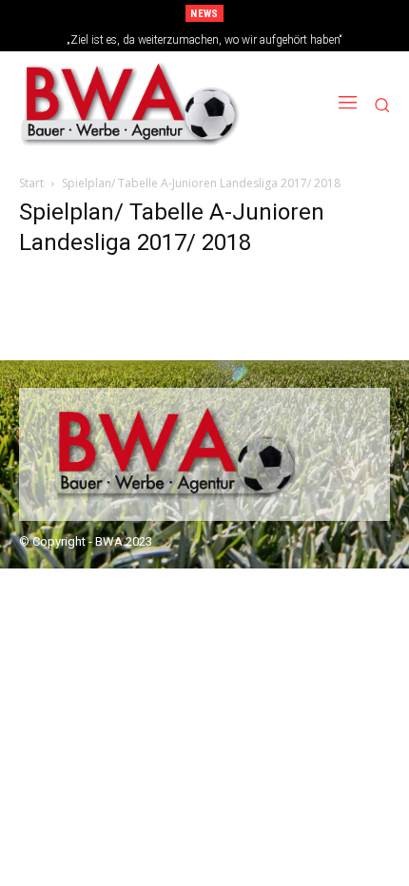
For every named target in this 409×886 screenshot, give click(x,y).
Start (31, 183)
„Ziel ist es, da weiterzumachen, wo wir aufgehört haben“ (204, 40)
